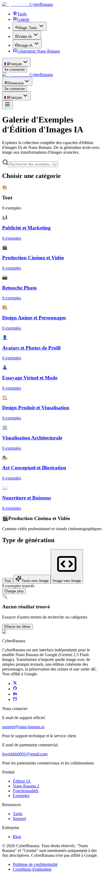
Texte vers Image (35, 581)
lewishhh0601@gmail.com (24, 754)
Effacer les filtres (17, 627)
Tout (7, 581)
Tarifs (17, 813)
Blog (17, 836)
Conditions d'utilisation (32, 869)
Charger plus (14, 591)
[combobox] (16, 62)
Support (19, 818)
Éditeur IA (22, 781)
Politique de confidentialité (35, 864)
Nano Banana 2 (26, 786)
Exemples (21, 795)
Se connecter (14, 70)
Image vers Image (67, 581)
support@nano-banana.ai (23, 726)
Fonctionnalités (25, 790)
